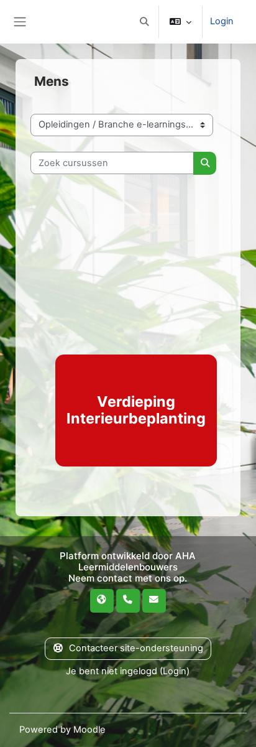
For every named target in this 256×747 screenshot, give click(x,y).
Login (222, 21)
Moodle (89, 729)
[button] (144, 22)
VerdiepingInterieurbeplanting (136, 409)
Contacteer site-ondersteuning (136, 648)
